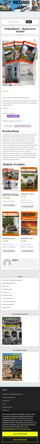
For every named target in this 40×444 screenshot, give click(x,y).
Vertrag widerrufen (7, 298)
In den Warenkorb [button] (9, 205)
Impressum (5, 286)
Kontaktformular (7, 289)
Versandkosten (27, 200)
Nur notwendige (20, 440)
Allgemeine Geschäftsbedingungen (12, 280)
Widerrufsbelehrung (8, 304)
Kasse (4, 404)
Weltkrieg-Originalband (15, 121)
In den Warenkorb (13, 116)
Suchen (29, 22)
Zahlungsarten (6, 307)
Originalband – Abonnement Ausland (20, 30)
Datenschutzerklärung (8, 283)
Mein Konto (5, 292)
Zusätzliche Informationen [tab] (23, 126)
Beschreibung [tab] (8, 126)
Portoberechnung (7, 295)
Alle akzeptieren (20, 434)
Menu (5, 14)
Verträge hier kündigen (8, 301)
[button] (34, 40)
